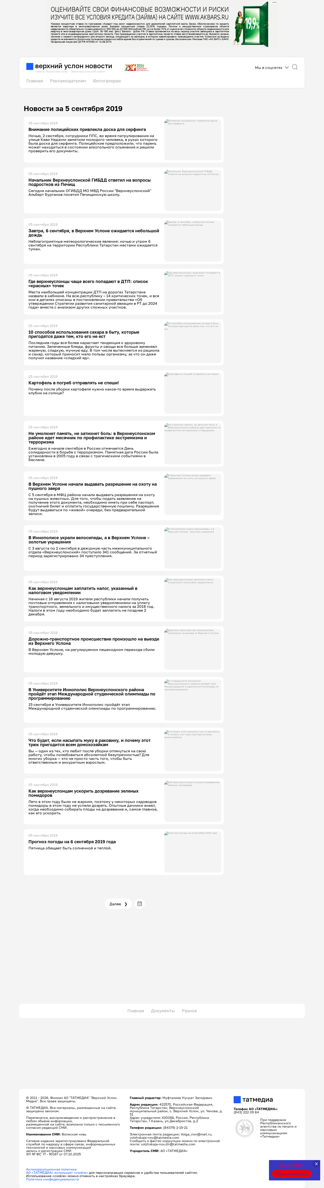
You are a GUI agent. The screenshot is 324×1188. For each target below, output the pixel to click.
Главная (34, 80)
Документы (163, 1010)
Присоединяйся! (292, 1173)
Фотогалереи (107, 80)
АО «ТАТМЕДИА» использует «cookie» (57, 1172)
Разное (189, 1010)
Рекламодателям (68, 80)
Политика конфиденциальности (52, 1179)
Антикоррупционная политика (51, 1169)
